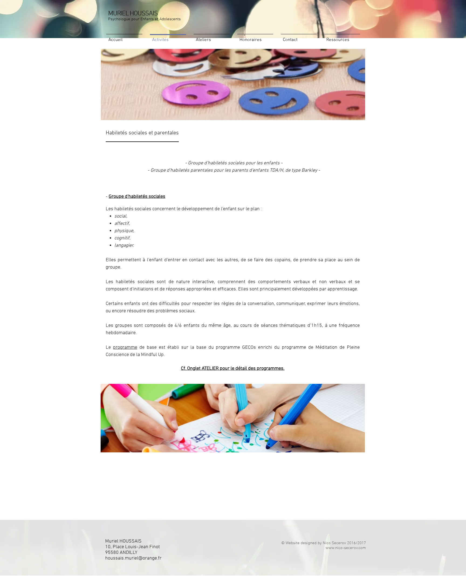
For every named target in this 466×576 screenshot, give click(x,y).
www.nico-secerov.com (345, 547)
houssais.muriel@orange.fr (133, 558)
